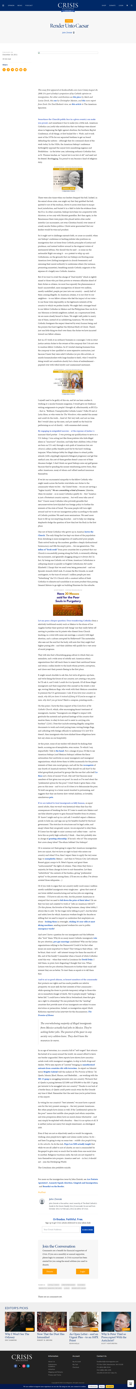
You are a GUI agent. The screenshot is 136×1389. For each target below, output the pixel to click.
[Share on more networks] (25, 69)
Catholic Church (53, 1285)
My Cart (75, 1364)
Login (121, 5)
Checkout (75, 1367)
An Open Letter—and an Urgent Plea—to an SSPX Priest (83, 1337)
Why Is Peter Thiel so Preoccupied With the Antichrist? (113, 1337)
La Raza (66, 1288)
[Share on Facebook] (8, 69)
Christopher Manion (68, 1285)
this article (77, 104)
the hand (60, 750)
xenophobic (50, 858)
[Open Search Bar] (131, 5)
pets (51, 797)
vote (95, 938)
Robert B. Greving (44, 1340)
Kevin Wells (74, 1343)
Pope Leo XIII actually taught (77, 1144)
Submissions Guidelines (52, 1365)
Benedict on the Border (53, 1186)
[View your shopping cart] (127, 5)
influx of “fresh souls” (48, 549)
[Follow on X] (19, 1366)
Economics (81, 1285)
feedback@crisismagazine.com (107, 1362)
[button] (130, 1383)
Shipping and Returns (55, 1372)
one (55, 100)
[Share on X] (4, 69)
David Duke (87, 959)
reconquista (88, 765)
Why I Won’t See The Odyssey (17, 1335)
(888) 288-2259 (105, 1370)
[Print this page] (20, 69)
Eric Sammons (11, 1340)
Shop (104, 5)
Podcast (29, 5)
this (84, 100)
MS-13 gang (43, 1078)
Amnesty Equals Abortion (60, 1182)
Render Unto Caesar (78, 1288)
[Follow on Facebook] (15, 1366)
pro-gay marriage (61, 941)
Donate (112, 5)
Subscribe (87, 1230)
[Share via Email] (16, 69)
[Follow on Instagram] (23, 1366)
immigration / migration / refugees (50, 1288)
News (20, 5)
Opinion (11, 5)
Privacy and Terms (54, 1375)
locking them (51, 921)
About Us (51, 1362)
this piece (77, 97)
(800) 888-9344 (104, 1367)
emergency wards (46, 928)
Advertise (51, 1369)
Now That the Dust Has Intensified (50, 1335)
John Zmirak (67, 32)
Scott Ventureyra (109, 1343)
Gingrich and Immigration (85, 1182)
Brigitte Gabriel (51, 1071)
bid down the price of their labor (75, 900)
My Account (76, 1362)
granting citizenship (58, 838)
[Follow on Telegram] (28, 1366)
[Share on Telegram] (12, 69)
